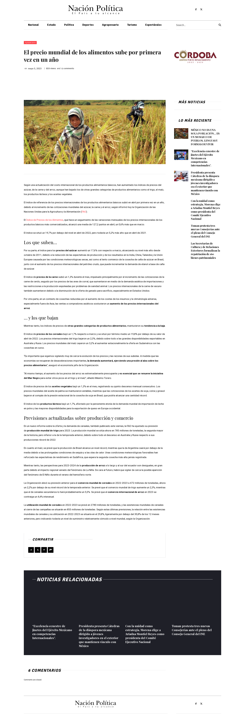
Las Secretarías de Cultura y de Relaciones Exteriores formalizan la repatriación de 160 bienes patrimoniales (205, 250)
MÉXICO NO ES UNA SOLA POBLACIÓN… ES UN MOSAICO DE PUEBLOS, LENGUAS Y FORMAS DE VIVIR (205, 137)
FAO (84, 211)
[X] (201, 10)
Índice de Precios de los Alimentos (44, 219)
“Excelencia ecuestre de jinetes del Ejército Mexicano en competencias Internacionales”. (205, 158)
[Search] (220, 25)
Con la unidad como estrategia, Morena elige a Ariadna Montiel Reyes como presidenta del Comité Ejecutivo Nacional (144, 634)
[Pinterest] (44, 550)
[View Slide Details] (195, 56)
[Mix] (50, 550)
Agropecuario (30, 43)
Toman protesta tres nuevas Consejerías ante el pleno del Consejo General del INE (205, 231)
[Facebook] (196, 10)
